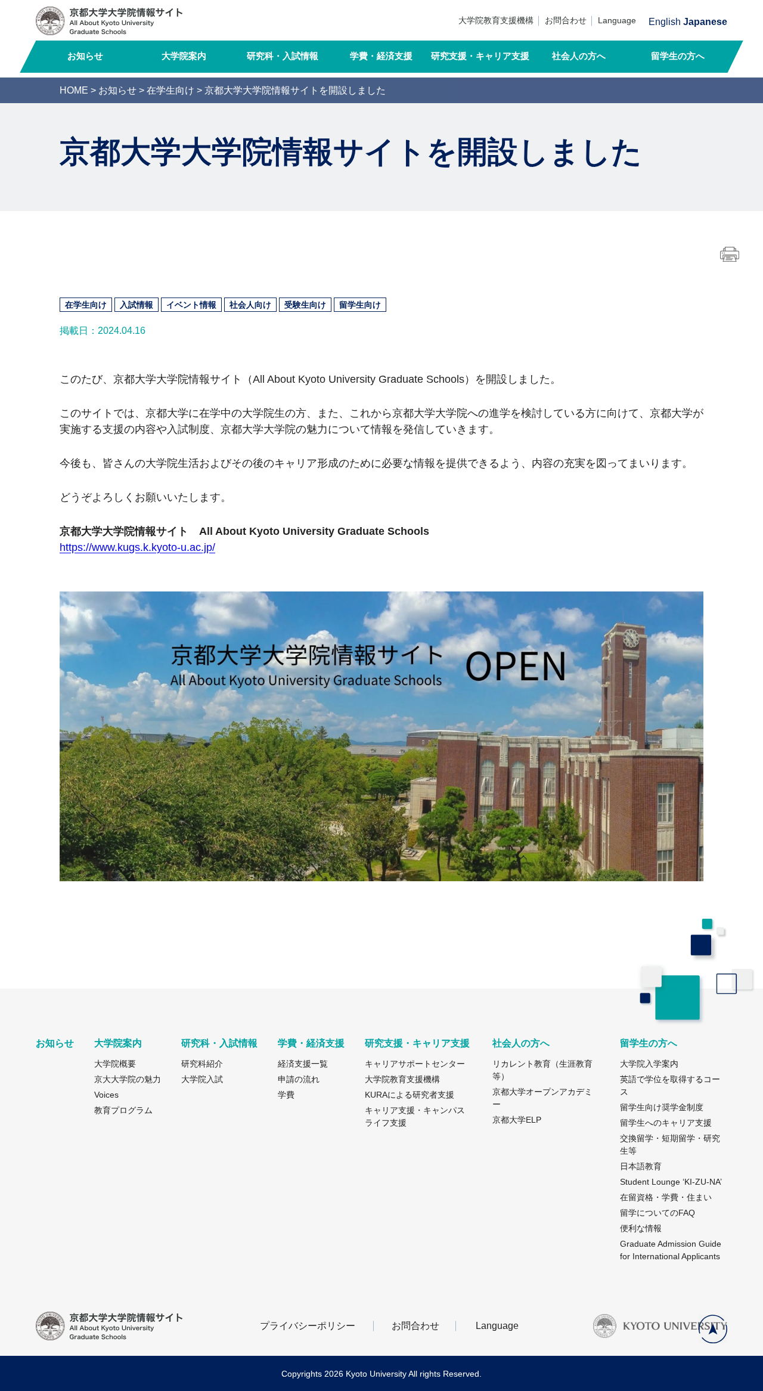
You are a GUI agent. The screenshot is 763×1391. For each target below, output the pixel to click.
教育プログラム (123, 1110)
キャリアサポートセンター (415, 1063)
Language (617, 20)
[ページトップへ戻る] (713, 1329)
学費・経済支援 (381, 56)
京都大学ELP (516, 1119)
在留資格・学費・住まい (666, 1197)
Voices (106, 1094)
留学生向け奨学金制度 (661, 1107)
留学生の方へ (678, 56)
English (665, 22)
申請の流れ (299, 1079)
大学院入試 (202, 1079)
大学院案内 (184, 56)
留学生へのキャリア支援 (666, 1122)
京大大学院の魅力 (127, 1079)
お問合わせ (566, 20)
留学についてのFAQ (657, 1212)
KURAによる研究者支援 (409, 1094)
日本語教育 (641, 1166)
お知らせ (85, 56)
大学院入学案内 (649, 1063)
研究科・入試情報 (282, 56)
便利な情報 (641, 1228)
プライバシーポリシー (307, 1326)
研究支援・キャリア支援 (480, 56)
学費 (286, 1094)
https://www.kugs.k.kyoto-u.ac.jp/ (137, 547)
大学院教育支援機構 (496, 20)
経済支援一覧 (303, 1063)
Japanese (705, 22)
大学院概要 (115, 1063)
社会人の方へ (579, 56)
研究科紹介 (202, 1063)
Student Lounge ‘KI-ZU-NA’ (671, 1181)
